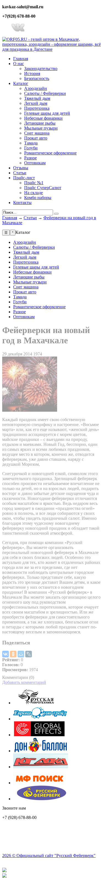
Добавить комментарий (24, 682)
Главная (9, 217)
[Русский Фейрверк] (40, 798)
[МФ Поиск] (40, 782)
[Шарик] (40, 718)
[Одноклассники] (13, 654)
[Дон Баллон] (40, 750)
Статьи (30, 217)
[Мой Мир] (21, 654)
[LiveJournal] (28, 654)
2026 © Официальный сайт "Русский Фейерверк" (49, 855)
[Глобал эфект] (40, 734)
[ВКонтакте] (5, 654)
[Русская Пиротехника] (40, 702)
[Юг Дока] (40, 766)
